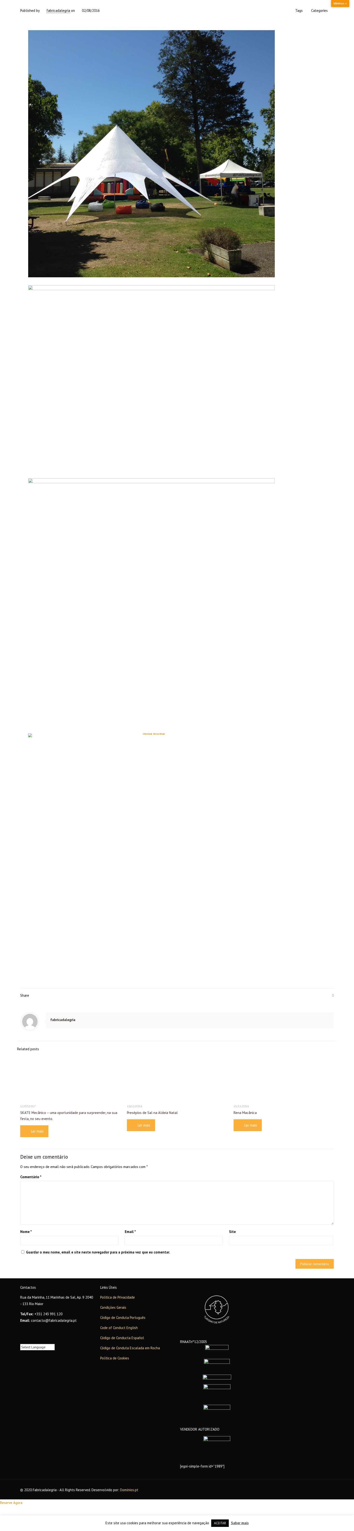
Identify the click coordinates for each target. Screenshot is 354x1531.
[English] (22, 1340)
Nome (26, 1231)
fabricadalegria (58, 10)
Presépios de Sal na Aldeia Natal (152, 1112)
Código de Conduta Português (122, 1317)
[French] (27, 1340)
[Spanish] (37, 1340)
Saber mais (240, 1523)
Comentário (30, 1177)
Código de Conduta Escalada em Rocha (130, 1348)
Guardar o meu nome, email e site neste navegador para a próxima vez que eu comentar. (98, 1252)
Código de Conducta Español (122, 1338)
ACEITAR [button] (220, 1523)
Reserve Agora (11, 1502)
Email (130, 1231)
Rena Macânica (245, 1112)
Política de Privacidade (117, 1297)
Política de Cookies (114, 1358)
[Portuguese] (32, 1340)
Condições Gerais (113, 1307)
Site (232, 1231)
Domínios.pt (129, 1490)
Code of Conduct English (119, 1327)
